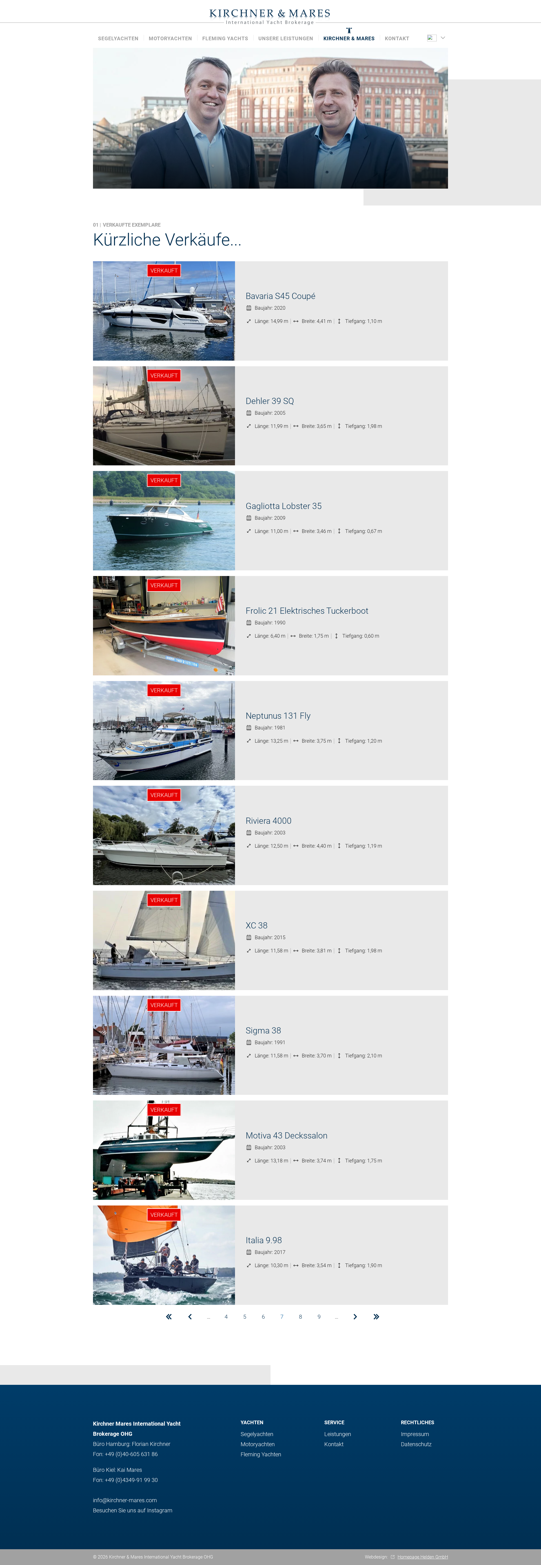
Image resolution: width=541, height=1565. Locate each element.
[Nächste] (355, 1317)
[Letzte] (376, 1317)
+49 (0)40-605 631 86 (131, 1454)
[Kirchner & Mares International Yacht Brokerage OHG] (270, 17)
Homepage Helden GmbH (423, 1557)
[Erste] (169, 1317)
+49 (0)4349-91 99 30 (131, 1480)
